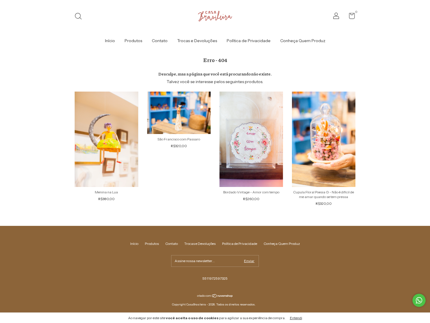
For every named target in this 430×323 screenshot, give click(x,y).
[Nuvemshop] (215, 296)
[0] (349, 17)
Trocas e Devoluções (197, 40)
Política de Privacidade (249, 40)
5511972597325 (215, 278)
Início (110, 40)
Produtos (133, 40)
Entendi (296, 318)
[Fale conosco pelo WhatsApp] (419, 300)
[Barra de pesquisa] (80, 17)
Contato (160, 40)
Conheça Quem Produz (302, 40)
